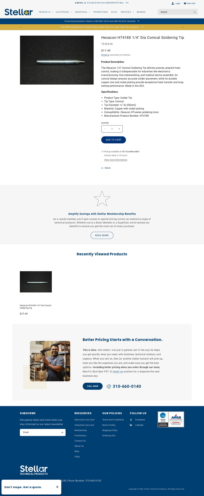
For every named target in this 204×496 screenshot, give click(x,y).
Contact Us (80, 441)
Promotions (80, 435)
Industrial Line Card (84, 425)
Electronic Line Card (84, 419)
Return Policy (109, 425)
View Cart (191, 3)
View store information (115, 160)
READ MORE (102, 235)
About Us (79, 446)
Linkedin (139, 425)
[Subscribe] (62, 432)
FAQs (77, 456)
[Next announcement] (183, 27)
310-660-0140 (93, 480)
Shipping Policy (110, 430)
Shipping (105, 55)
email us (118, 371)
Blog (77, 451)
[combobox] (178, 12)
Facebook (140, 419)
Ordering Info (109, 435)
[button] (45, 12)
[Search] (194, 12)
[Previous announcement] (21, 27)
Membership (81, 430)
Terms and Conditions (113, 419)
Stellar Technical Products (155, 489)
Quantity (105, 123)
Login (177, 3)
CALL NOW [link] (92, 386)
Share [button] (108, 168)
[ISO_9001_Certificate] (171, 419)
